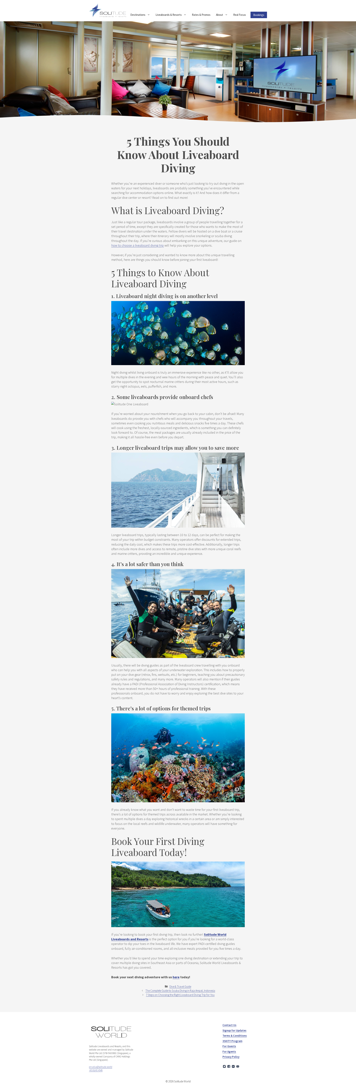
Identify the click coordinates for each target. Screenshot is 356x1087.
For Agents (229, 1051)
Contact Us (229, 1025)
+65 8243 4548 (96, 1070)
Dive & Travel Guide (180, 986)
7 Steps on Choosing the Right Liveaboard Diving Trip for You (180, 995)
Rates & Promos (201, 14)
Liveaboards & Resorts (169, 14)
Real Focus (239, 14)
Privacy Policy (230, 1056)
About (219, 14)
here (176, 977)
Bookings (258, 15)
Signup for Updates (234, 1030)
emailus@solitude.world (100, 1066)
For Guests (229, 1046)
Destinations (137, 14)
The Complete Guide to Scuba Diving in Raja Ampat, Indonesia (180, 990)
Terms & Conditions (234, 1035)
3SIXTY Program (232, 1041)
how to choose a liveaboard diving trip (137, 245)
